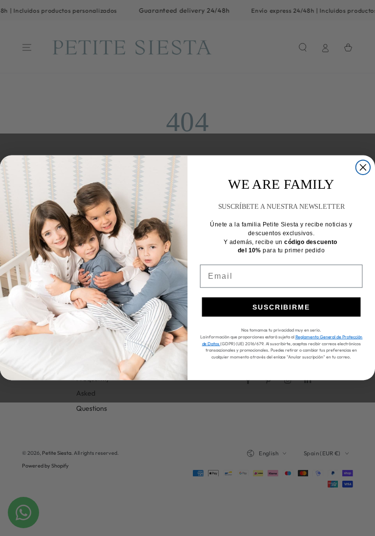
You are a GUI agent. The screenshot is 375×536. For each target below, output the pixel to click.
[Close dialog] (363, 167)
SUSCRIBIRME (281, 307)
